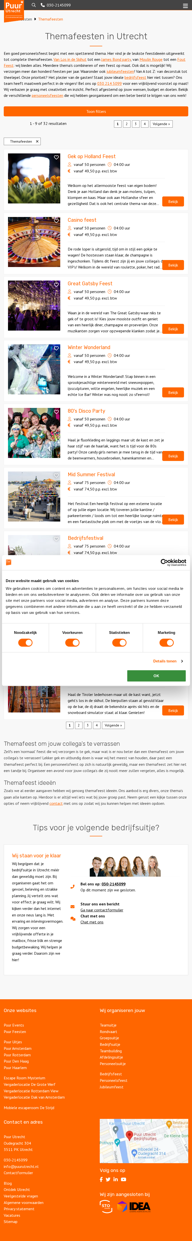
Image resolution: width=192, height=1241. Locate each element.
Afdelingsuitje (111, 1057)
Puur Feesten (15, 1031)
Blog (8, 1183)
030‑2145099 (16, 1159)
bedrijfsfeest (135, 77)
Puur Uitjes (13, 1041)
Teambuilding (111, 1050)
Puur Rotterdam (17, 1054)
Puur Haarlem (15, 1067)
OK (156, 676)
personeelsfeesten (47, 95)
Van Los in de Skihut (70, 59)
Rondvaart (108, 1031)
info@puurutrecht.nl (21, 1166)
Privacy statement (19, 1208)
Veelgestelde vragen (21, 1195)
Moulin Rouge (151, 59)
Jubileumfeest (112, 1086)
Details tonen (164, 661)
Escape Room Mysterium (24, 1077)
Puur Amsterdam (18, 1048)
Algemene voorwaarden (24, 1202)
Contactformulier (18, 1172)
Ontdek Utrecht (17, 1189)
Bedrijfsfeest (111, 1073)
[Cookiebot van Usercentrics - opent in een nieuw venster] (164, 562)
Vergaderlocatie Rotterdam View (31, 1090)
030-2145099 (114, 883)
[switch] (72, 643)
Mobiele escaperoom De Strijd (29, 1107)
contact (56, 803)
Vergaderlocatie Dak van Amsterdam (34, 1097)
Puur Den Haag (16, 1061)
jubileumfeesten (120, 71)
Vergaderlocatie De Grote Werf (30, 1084)
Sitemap (11, 1221)
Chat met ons (92, 921)
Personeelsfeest (114, 1080)
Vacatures (12, 1215)
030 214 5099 (109, 83)
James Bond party (116, 59)
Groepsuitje (109, 1037)
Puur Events (14, 1025)
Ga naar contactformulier (101, 909)
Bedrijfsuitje (110, 1044)
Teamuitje (108, 1025)
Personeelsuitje (113, 1063)
